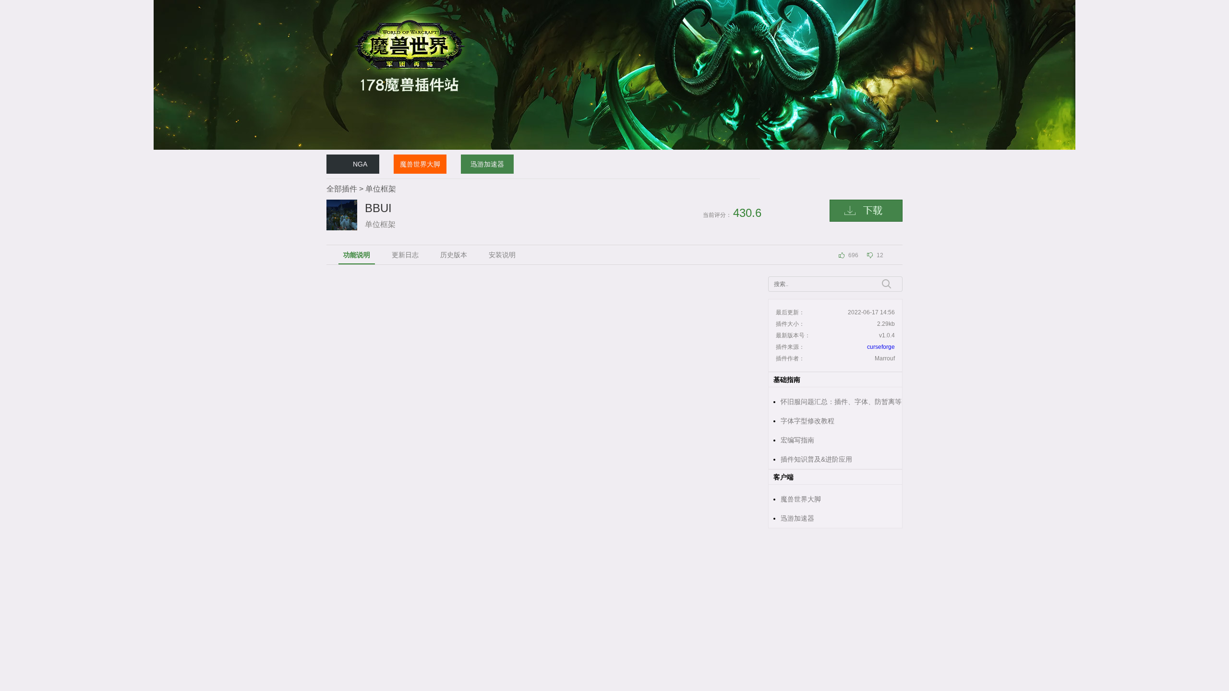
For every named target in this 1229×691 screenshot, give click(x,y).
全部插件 (341, 189)
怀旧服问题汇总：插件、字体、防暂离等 (841, 401)
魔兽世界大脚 (420, 164)
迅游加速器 (487, 164)
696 (853, 255)
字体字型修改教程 (807, 421)
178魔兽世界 (343, 4)
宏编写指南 (797, 440)
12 (880, 255)
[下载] (866, 211)
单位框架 (380, 189)
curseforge (881, 347)
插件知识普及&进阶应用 (816, 459)
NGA (360, 164)
